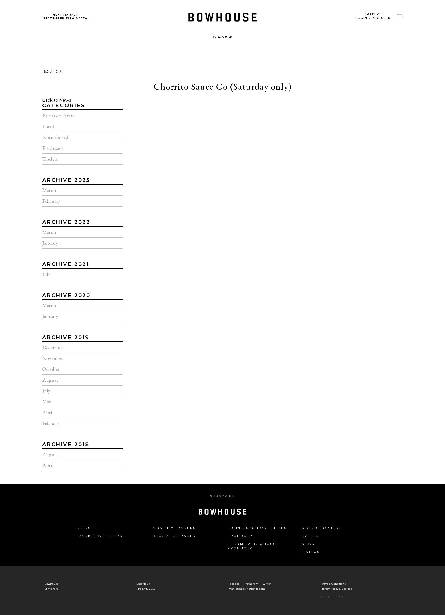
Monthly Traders (174, 528)
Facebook (234, 583)
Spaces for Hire (322, 528)
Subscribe (222, 496)
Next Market (65, 16)
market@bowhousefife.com (246, 589)
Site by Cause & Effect (334, 596)
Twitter (266, 583)
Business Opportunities (257, 528)
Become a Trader (174, 536)
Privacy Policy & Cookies (336, 589)
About (86, 528)
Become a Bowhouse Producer (253, 546)
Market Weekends (100, 536)
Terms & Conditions (333, 583)
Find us (311, 552)
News (222, 36)
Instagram (251, 583)
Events (310, 536)
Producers (241, 536)
